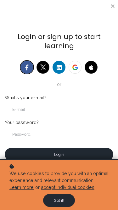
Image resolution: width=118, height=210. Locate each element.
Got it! (59, 200)
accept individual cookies (67, 187)
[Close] (113, 5)
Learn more (21, 187)
